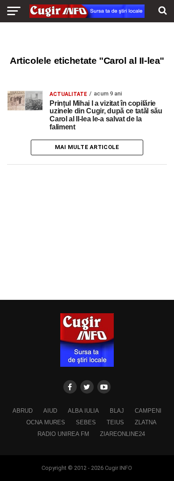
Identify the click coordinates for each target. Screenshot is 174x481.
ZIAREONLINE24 (122, 434)
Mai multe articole (87, 147)
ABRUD (22, 410)
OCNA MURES (45, 422)
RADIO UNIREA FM (63, 434)
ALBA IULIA (83, 410)
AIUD (50, 410)
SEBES (86, 422)
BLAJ (117, 410)
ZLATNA (146, 422)
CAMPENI (148, 410)
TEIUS (115, 422)
